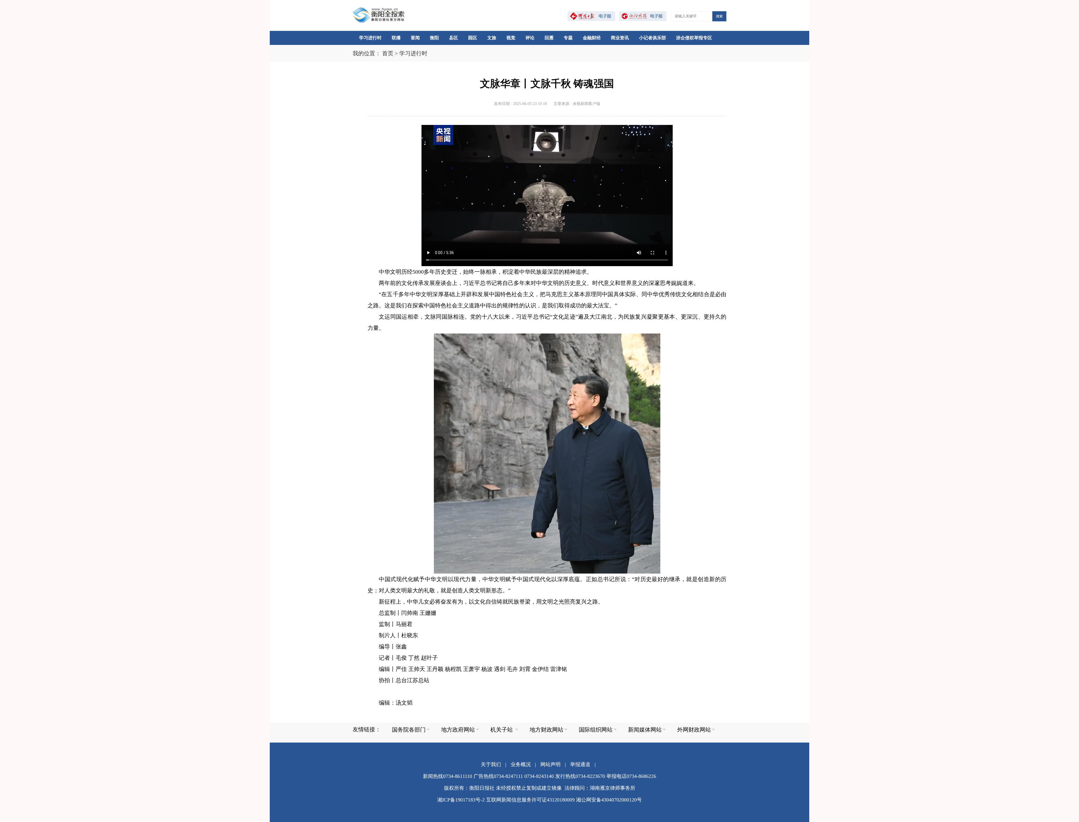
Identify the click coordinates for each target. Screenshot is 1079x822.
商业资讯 (620, 37)
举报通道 (580, 764)
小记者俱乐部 (652, 37)
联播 (396, 37)
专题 (568, 37)
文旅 (491, 37)
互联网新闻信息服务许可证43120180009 (530, 800)
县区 (453, 37)
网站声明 (550, 764)
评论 (529, 37)
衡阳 (434, 37)
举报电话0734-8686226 (631, 776)
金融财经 (592, 37)
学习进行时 (370, 37)
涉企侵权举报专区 (694, 37)
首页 (387, 53)
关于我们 (491, 764)
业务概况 (521, 764)
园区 (472, 37)
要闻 (415, 37)
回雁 (549, 37)
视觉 (510, 37)
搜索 (719, 16)
